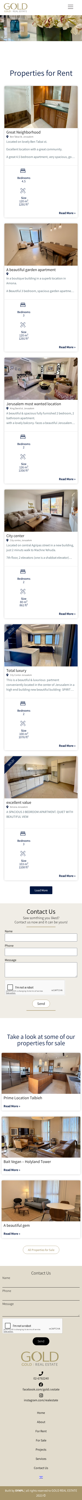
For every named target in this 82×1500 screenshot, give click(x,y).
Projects (41, 1449)
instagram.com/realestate (41, 1400)
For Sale (41, 1440)
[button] (70, 7)
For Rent (41, 1431)
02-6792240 (41, 1378)
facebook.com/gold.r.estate (41, 1389)
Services (41, 1459)
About (41, 1422)
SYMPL (19, 1490)
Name (9, 931)
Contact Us (41, 1468)
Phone (9, 946)
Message (10, 960)
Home (41, 1413)
